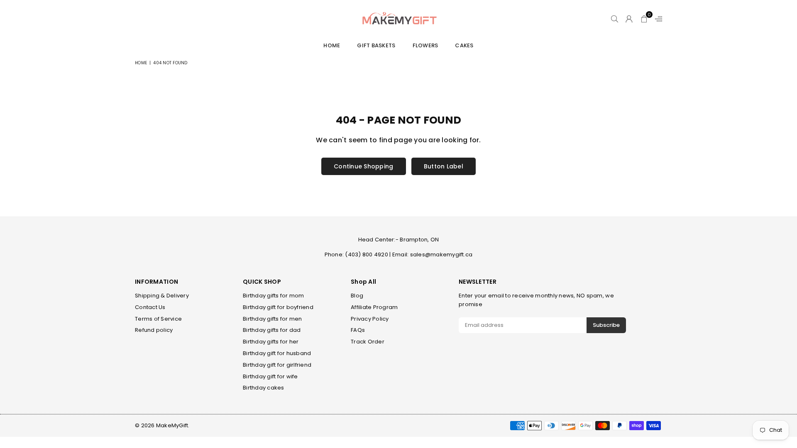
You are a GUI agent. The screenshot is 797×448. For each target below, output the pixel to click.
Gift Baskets (376, 45)
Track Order (367, 342)
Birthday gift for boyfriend (278, 307)
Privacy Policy (370, 319)
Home (331, 45)
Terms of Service (158, 319)
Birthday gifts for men (272, 319)
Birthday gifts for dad (272, 330)
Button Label (443, 166)
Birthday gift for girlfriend (277, 365)
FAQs (358, 330)
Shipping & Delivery (162, 295)
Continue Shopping (363, 166)
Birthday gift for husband (277, 353)
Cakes (464, 45)
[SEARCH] (614, 18)
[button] (644, 18)
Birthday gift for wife (270, 376)
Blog (357, 295)
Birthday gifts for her (271, 342)
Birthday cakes (263, 388)
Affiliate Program (374, 307)
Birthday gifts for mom (273, 295)
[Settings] (656, 18)
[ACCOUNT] (629, 18)
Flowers (425, 45)
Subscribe (606, 325)
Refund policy (154, 330)
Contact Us (150, 307)
